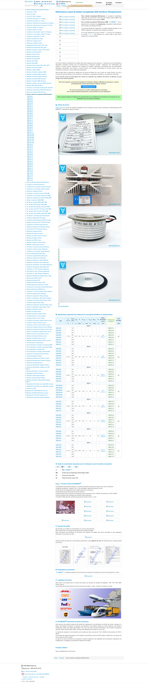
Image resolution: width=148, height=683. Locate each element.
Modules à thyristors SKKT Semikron (37, 74)
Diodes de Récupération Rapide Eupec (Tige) (39, 276)
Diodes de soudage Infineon (34, 231)
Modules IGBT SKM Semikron (35, 85)
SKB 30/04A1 (30, 135)
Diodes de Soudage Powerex (34, 362)
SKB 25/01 (30, 96)
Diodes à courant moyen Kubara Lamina (38, 334)
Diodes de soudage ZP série (34, 43)
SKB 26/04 (30, 112)
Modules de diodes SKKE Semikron (36, 81)
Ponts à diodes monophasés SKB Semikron (39, 94)
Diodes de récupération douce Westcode (38, 262)
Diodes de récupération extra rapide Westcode (39, 264)
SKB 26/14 (30, 120)
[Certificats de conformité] (88, 537)
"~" (105, 32)
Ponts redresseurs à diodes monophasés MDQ (39, 347)
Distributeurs (40, 4)
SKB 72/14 (30, 177)
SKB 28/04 (30, 125)
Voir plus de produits (31, 671)
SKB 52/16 (30, 159)
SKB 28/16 (30, 132)
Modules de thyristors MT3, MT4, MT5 (37, 45)
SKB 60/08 (30, 165)
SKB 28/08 (30, 127)
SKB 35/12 (30, 149)
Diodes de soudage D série (34, 41)
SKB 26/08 (30, 115)
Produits (99, 3)
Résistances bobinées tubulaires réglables (38, 397)
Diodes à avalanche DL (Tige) (35, 38)
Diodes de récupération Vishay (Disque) (37, 296)
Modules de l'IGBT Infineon (34, 240)
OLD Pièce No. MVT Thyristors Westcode (38, 271)
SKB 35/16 (30, 151)
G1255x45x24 (103, 391)
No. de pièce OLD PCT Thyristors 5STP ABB (39, 209)
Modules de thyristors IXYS (34, 278)
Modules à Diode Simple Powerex (36, 375)
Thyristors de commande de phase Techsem (39, 186)
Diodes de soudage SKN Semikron (36, 92)
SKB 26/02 (30, 110)
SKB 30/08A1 (30, 137)
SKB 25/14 (30, 106)
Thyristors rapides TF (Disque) (35, 27)
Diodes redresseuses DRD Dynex (36, 289)
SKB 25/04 (30, 100)
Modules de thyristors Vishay (34, 309)
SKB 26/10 (30, 117)
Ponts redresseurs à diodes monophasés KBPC (40, 345)
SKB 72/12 (30, 175)
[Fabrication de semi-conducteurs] (65, 507)
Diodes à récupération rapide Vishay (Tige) (38, 307)
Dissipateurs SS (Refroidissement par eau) (36, 393)
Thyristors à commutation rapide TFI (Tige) (38, 34)
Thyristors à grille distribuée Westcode (37, 256)
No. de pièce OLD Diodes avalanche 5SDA (38, 207)
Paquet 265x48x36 (103, 435)
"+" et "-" (90, 34)
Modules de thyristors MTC (34, 52)
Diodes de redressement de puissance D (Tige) (39, 25)
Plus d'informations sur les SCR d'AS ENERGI (36, 674)
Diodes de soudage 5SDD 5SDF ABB (37, 202)
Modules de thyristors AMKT (34, 67)
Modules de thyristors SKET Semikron (37, 76)
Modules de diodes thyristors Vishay (36, 313)
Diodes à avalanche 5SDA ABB (35, 200)
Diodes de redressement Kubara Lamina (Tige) (39, 329)
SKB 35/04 (30, 144)
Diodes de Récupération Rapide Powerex (38, 365)
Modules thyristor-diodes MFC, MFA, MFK (38, 65)
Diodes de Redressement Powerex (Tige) (38, 358)
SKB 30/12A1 (30, 139)
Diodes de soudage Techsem (35, 191)
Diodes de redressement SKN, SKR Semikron (39, 90)
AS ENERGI (62, 3)
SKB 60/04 (30, 163)
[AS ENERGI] (29, 1)
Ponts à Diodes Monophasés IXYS (36, 253)
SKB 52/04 (30, 153)
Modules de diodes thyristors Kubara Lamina (39, 340)
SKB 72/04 (30, 171)
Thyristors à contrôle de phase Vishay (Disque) (39, 291)
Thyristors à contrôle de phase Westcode (38, 247)
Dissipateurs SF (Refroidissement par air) (36, 390)
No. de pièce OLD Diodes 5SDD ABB (37, 204)
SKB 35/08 (30, 146)
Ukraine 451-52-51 (44, 1)
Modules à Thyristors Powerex (35, 373)
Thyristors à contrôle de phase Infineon (37, 224)
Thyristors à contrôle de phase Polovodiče (38, 215)
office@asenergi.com (65, 1)
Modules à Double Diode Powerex (36, 378)
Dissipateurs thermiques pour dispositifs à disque (40, 384)
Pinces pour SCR (31, 388)
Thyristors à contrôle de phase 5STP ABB (38, 193)
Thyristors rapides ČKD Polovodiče (36, 218)
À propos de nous (109, 3)
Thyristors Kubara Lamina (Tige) (35, 318)
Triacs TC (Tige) (31, 14)
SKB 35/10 (30, 147)
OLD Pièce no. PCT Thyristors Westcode (38, 269)
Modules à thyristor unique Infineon (36, 242)
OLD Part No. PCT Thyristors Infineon (37, 229)
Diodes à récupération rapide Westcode (37, 260)
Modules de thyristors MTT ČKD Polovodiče (38, 222)
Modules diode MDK (32, 61)
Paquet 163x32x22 (103, 375)
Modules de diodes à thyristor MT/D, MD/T (38, 50)
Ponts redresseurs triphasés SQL (36, 349)
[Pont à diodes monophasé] (67, 16)
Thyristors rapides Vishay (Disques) (36, 293)
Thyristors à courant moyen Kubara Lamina (38, 325)
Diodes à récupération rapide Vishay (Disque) (39, 298)
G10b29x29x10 (103, 336)
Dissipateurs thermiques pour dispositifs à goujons (40, 386)
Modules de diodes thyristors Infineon (37, 235)
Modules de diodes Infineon (34, 238)
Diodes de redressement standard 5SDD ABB (39, 198)
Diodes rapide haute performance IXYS (37, 285)
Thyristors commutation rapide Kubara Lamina (39, 320)
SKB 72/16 (30, 178)
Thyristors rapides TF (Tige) (34, 30)
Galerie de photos (60, 107)
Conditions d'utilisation (26, 679)
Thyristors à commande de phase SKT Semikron (40, 87)
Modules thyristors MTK (33, 54)
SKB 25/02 (30, 98)
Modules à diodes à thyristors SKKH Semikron (39, 83)
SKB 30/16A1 (30, 142)
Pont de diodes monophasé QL (35, 342)
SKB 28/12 (30, 129)
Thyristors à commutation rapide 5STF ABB (38, 195)
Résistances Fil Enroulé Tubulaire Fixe (37, 395)
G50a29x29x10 (103, 356)
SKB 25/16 (30, 108)
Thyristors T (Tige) (32, 12)
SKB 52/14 (30, 158)
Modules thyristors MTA (33, 56)
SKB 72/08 (30, 173)
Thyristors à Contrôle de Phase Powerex (38, 354)
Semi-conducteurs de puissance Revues (38, 9)
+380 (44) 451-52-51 (35, 668)
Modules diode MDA (32, 63)
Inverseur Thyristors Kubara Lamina (36, 322)
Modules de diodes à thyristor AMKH (37, 72)
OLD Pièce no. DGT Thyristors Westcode (38, 273)
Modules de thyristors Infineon (35, 233)
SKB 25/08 (30, 103)
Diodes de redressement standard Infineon (38, 227)
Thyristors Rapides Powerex (34, 356)
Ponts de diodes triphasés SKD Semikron (38, 182)
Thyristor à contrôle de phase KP (36, 184)
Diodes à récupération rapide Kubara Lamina (39, 331)
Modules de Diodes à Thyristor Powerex (37, 371)
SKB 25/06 (30, 101)
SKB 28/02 (30, 124)
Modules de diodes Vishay (34, 311)
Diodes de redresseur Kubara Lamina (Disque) (39, 327)
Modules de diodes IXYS (33, 280)
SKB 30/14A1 (30, 141)
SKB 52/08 (30, 154)
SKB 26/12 (30, 118)
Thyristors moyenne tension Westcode (37, 249)
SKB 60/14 (30, 168)
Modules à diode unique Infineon (35, 244)
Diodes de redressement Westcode (36, 258)
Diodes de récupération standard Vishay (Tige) (39, 305)
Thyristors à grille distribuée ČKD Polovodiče (39, 220)
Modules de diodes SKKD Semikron (36, 79)
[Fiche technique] (118, 336)
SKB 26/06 (30, 113)
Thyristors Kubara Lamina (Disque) (36, 316)
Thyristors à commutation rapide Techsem (38, 189)
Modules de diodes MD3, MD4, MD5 (36, 47)
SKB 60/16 (30, 170)
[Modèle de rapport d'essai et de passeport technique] (88, 555)
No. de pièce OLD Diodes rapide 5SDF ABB (38, 213)
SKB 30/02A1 (30, 134)
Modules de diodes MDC (33, 58)
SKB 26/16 (30, 122)
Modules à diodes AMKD (33, 70)
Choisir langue (50, 4)
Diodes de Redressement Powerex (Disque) (39, 360)
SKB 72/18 (30, 180)
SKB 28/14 (30, 130)
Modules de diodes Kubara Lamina (36, 338)
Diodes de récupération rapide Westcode (38, 267)
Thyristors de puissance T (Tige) (35, 21)
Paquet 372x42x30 (103, 420)
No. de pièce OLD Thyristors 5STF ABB (37, 211)
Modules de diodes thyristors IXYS (36, 282)
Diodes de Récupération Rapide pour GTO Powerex (37, 368)
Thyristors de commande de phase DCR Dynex (39, 287)
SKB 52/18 (30, 161)
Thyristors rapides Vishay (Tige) (35, 302)
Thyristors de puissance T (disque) (36, 18)
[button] (77, 2)
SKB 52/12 (30, 156)
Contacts (118, 3)
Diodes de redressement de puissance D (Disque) (40, 23)
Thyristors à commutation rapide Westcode (38, 251)
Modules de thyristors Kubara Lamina (37, 336)
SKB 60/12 (30, 166)
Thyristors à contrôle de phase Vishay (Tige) (39, 300)
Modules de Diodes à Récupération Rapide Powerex (37, 381)
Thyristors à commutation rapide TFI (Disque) (39, 32)
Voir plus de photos (63, 306)
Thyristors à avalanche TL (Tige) (35, 36)
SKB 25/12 (30, 105)
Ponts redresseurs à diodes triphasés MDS (38, 351)
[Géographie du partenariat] (88, 576)
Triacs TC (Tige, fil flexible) (34, 16)
